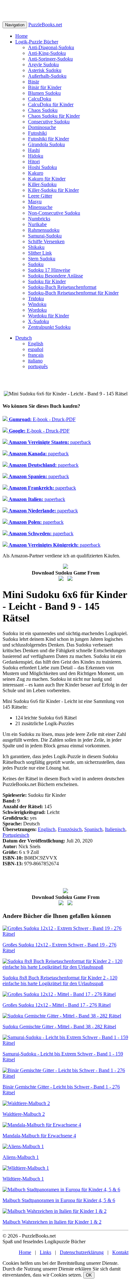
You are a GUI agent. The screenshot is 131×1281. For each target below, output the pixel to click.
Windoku (37, 304)
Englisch (46, 829)
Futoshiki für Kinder (48, 138)
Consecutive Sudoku (49, 121)
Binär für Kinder (44, 87)
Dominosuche (42, 127)
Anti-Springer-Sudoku (50, 59)
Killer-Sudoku (42, 184)
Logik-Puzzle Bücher (36, 41)
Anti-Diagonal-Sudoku (51, 47)
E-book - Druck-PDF (42, 419)
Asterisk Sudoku (44, 70)
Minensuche (40, 207)
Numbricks (39, 218)
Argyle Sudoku (43, 64)
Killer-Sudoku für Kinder (53, 190)
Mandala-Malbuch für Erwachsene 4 (39, 1135)
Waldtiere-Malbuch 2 (24, 1114)
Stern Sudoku (41, 258)
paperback (49, 442)
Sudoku (36, 264)
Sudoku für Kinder (47, 281)
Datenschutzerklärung (82, 1252)
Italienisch (115, 829)
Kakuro (35, 173)
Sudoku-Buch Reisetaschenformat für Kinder (73, 293)
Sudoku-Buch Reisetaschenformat (62, 287)
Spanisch (93, 829)
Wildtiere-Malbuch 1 (23, 1178)
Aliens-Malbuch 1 (21, 1157)
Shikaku (36, 247)
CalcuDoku (39, 98)
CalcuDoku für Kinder (50, 104)
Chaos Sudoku (43, 110)
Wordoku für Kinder (48, 315)
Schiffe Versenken (46, 241)
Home (21, 36)
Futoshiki (37, 133)
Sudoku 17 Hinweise (49, 270)
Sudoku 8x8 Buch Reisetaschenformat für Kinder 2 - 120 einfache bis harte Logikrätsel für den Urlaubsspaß (60, 980)
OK (89, 1275)
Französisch (70, 829)
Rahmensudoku (43, 230)
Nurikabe (37, 224)
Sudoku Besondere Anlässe (55, 275)
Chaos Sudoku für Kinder (54, 116)
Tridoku (36, 298)
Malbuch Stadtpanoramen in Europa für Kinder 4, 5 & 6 (59, 1200)
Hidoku (35, 156)
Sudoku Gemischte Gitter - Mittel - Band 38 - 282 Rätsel (59, 1026)
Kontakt (120, 1252)
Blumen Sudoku (44, 93)
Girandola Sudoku (46, 144)
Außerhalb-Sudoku (47, 76)
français (36, 355)
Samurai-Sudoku (45, 235)
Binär (33, 81)
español (35, 349)
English (35, 343)
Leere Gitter (40, 195)
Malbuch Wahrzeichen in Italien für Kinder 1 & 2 (52, 1222)
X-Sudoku (38, 321)
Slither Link (40, 253)
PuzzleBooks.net (45, 24)
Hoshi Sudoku (42, 167)
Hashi (34, 150)
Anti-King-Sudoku (47, 53)
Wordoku (37, 310)
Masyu (35, 201)
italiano (35, 360)
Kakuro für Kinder (47, 178)
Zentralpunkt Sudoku (49, 327)
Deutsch (23, 338)
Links (45, 1252)
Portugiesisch (16, 835)
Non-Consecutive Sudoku (54, 213)
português (38, 366)
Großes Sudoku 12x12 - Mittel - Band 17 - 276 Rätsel (57, 1005)
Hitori (34, 161)
